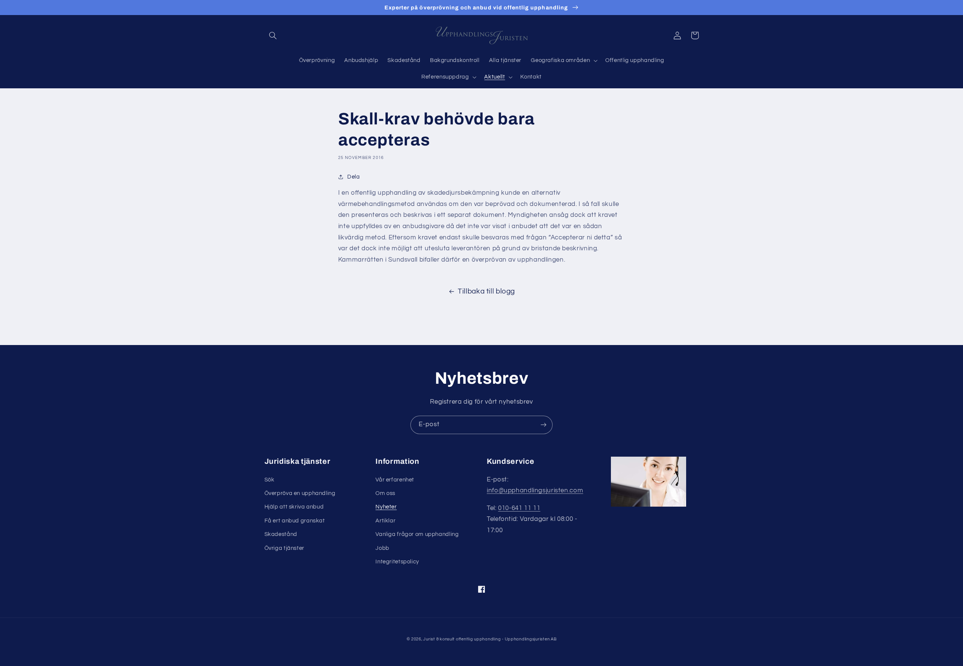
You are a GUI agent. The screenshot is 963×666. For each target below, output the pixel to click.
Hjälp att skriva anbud (294, 507)
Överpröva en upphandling (300, 493)
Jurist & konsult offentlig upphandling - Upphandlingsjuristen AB (489, 639)
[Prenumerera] (543, 425)
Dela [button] (353, 177)
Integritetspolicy (397, 562)
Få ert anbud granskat (294, 521)
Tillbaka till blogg (486, 291)
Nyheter (385, 507)
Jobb (382, 548)
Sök (269, 480)
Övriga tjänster (284, 548)
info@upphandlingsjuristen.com (535, 490)
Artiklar (385, 521)
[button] (273, 35)
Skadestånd (280, 534)
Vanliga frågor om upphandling (417, 534)
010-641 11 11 (519, 508)
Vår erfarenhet (394, 480)
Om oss (385, 493)
